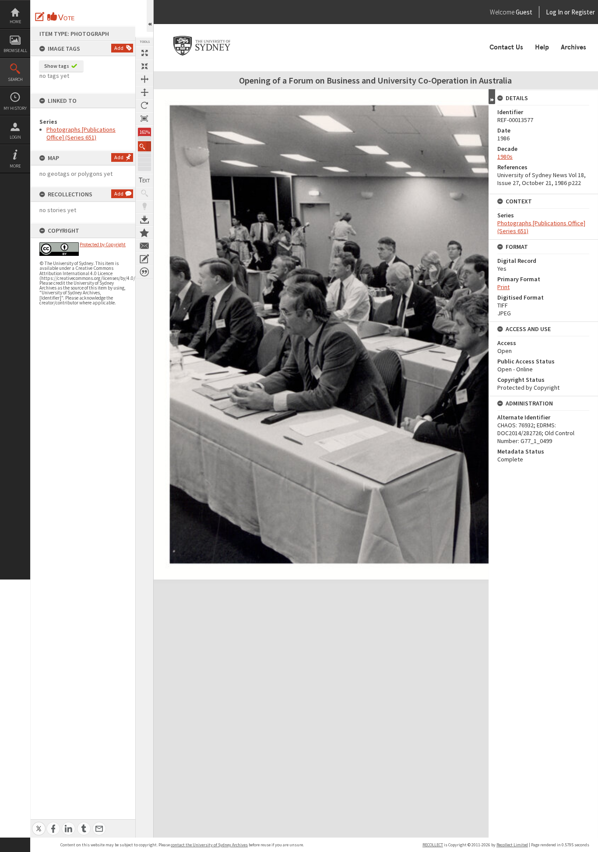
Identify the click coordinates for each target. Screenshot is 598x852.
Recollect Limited (512, 845)
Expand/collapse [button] (492, 96)
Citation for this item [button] (144, 272)
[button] (144, 146)
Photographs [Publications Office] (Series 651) (81, 133)
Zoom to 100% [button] (144, 118)
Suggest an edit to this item (40, 16)
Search (15, 79)
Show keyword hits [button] (144, 193)
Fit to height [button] (144, 92)
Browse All (15, 50)
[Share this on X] (39, 824)
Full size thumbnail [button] (144, 52)
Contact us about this (144, 245)
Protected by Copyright (103, 244)
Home (15, 21)
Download (144, 219)
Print (503, 287)
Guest (524, 12)
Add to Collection (144, 232)
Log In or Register (554, 12)
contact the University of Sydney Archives (209, 845)
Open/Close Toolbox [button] (150, 16)
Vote (61, 16)
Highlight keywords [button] (144, 206)
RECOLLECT (432, 845)
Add (118, 48)
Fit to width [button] (144, 79)
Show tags (56, 66)
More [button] (15, 166)
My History (15, 108)
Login (15, 137)
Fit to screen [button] (144, 66)
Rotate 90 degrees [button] (144, 105)
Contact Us (506, 47)
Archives (573, 47)
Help (542, 47)
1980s (505, 157)
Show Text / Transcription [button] (144, 180)
